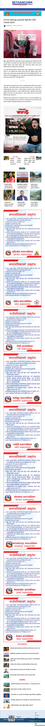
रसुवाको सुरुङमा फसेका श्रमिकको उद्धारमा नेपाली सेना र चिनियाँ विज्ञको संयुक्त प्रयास (35, 188)
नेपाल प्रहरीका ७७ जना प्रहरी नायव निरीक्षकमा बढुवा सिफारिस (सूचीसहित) (26, 694)
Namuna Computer (37, 721)
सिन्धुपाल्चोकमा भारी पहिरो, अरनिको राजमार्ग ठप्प (21, 689)
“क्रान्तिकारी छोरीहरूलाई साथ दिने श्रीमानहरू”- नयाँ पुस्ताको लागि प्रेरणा (25, 684)
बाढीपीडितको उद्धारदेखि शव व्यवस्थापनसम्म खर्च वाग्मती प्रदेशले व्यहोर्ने (22, 186)
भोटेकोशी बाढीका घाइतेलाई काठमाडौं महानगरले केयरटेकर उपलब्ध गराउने (8, 187)
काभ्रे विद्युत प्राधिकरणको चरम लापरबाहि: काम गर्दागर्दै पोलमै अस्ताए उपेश (25, 700)
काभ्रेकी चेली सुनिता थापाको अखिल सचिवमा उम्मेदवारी (22, 705)
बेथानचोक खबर (9, 25)
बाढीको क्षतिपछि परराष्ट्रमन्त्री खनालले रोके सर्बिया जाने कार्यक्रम (22, 205)
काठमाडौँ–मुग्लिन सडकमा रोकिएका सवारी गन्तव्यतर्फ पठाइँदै (34, 205)
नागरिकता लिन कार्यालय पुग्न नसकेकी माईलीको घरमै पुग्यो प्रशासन (8, 205)
